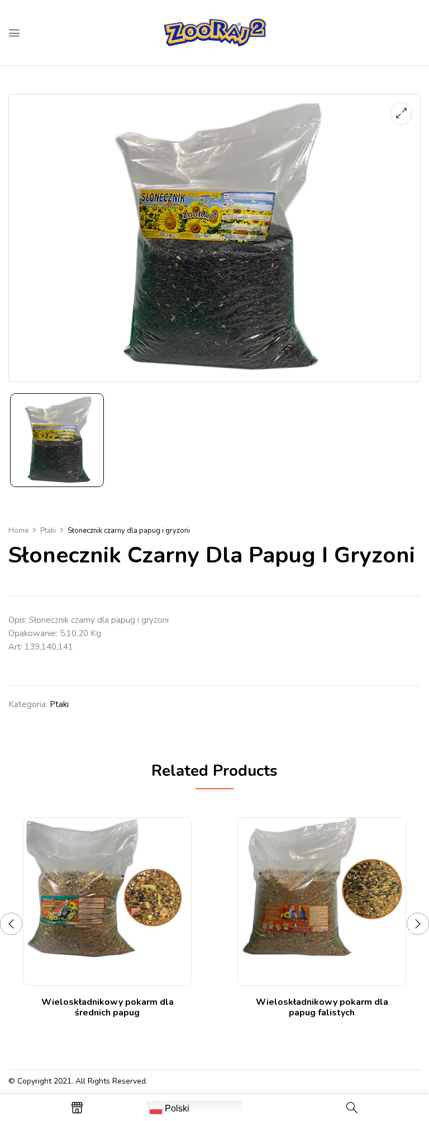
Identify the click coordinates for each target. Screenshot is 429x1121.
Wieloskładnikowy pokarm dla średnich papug (107, 1007)
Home (18, 531)
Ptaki (48, 531)
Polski (176, 1108)
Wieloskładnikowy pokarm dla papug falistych (322, 1007)
